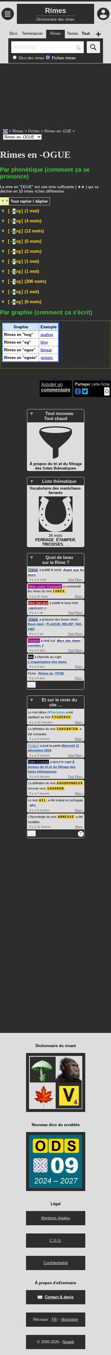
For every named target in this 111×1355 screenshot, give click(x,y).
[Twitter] (85, 393)
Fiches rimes (63, 58)
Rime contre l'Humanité (45, 586)
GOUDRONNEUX (70, 783)
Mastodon (69, 1319)
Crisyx (33, 570)
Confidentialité (56, 1263)
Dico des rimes (30, 58)
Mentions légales (55, 1218)
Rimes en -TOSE (51, 673)
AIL (42, 800)
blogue (46, 350)
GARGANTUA (67, 729)
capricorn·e (37, 608)
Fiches (34, 131)
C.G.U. (56, 1240)
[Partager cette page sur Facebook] (78, 391)
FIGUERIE (61, 717)
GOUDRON (55, 788)
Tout (71, 579)
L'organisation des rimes (47, 662)
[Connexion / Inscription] (103, 14)
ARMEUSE (66, 817)
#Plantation (56, 712)
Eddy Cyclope (38, 762)
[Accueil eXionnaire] (5, 131)
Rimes (17, 131)
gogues (47, 357)
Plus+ (79, 579)
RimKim (33, 640)
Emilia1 (33, 745)
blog (44, 342)
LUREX (59, 591)
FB (54, 1319)
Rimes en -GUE (57, 131)
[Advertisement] (55, 92)
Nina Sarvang (38, 603)
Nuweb (68, 1342)
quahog (47, 334)
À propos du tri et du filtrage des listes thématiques (51, 766)
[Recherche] (93, 47)
